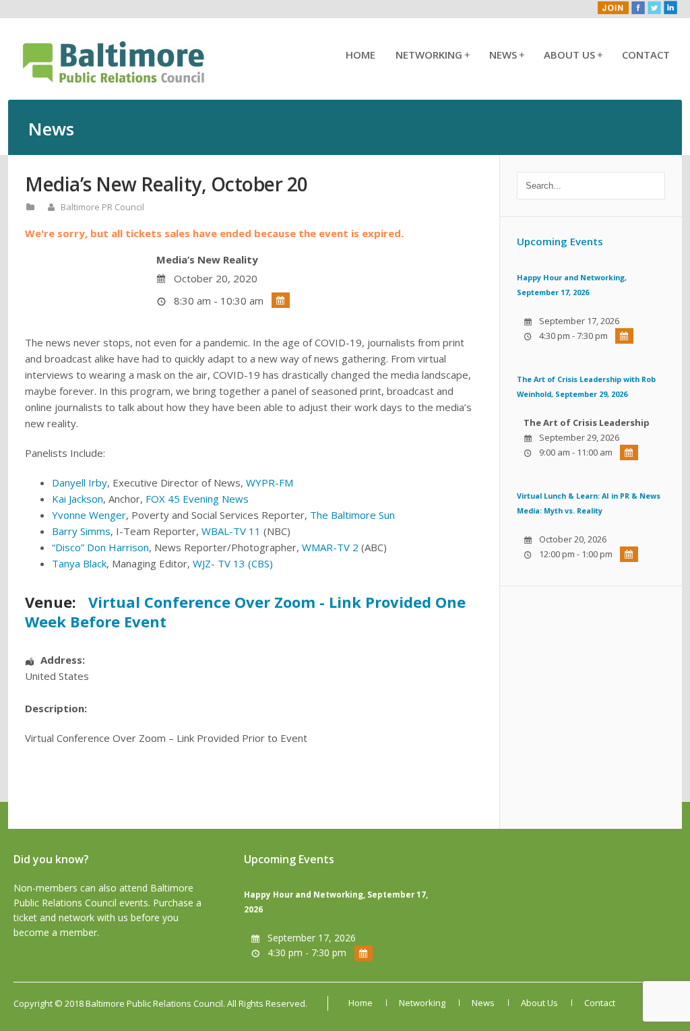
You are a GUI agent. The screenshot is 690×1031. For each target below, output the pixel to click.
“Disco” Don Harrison (100, 547)
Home (360, 55)
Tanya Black (79, 563)
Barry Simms (81, 531)
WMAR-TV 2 (330, 547)
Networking (432, 55)
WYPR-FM (269, 482)
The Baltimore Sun (352, 515)
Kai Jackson (77, 498)
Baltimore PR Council (102, 207)
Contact (646, 55)
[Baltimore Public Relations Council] (114, 85)
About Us (573, 55)
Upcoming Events (560, 241)
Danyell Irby (79, 482)
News (506, 55)
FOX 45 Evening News (197, 498)
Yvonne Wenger (89, 515)
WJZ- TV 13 (219, 563)
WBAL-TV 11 (231, 531)
